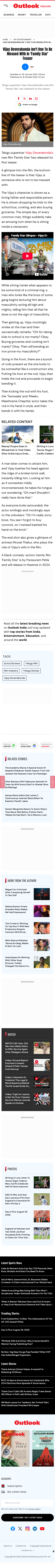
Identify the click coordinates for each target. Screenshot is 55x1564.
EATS (48, 14)
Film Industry (11, 670)
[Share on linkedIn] (30, 98)
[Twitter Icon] (20, 1528)
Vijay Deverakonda (14, 678)
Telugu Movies (31, 670)
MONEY (22, 14)
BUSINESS (9, 14)
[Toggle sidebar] (8, 6)
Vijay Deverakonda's (39, 153)
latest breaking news (34, 623)
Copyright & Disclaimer (40, 1546)
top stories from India (25, 631)
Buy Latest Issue (16, 1492)
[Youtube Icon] (42, 1528)
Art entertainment (22, 39)
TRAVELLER (36, 14)
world (23, 640)
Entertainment (14, 636)
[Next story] (52, 782)
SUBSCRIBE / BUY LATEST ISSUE (27, 1517)
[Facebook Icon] (12, 1528)
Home (5, 39)
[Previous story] (2, 782)
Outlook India (17, 627)
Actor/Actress (12, 663)
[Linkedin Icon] (34, 1528)
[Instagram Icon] (27, 1528)
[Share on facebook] (19, 98)
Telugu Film (31, 663)
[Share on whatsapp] (36, 98)
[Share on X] (25, 98)
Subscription (14, 1486)
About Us (8, 1546)
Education (32, 636)
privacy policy (34, 1509)
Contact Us (21, 1546)
